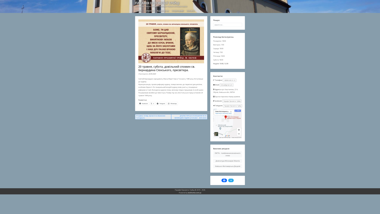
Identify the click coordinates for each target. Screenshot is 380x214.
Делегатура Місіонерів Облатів (228, 161)
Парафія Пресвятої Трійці (231, 101)
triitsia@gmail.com (226, 85)
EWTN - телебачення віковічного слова (227, 154)
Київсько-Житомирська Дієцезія (227, 166)
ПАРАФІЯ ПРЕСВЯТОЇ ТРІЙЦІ (157, 3)
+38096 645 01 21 (229, 80)
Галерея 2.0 (149, 11)
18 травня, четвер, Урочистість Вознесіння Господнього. (150, 117)
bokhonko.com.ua (194, 193)
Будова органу (163, 11)
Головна (138, 11)
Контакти (191, 11)
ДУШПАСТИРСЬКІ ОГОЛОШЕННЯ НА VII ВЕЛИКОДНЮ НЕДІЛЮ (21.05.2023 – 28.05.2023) (190, 117)
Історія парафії (178, 11)
